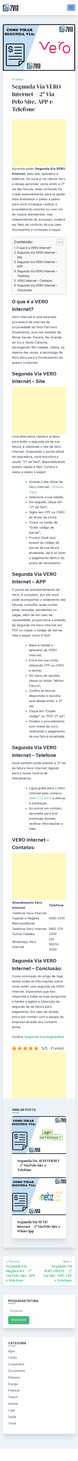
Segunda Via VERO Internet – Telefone (37, 273)
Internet (18, 79)
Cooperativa (16, 1364)
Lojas (11, 1410)
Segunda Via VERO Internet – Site (37, 255)
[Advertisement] (39, 142)
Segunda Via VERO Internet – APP (37, 264)
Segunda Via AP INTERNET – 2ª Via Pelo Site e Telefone (38, 1165)
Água (11, 1351)
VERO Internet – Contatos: (35, 281)
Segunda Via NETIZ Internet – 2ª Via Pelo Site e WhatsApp (38, 1226)
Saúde (12, 1417)
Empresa (14, 1377)
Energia (13, 1384)
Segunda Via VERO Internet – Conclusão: (37, 288)
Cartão (12, 1357)
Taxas (12, 1423)
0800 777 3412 (40, 798)
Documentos (16, 1371)
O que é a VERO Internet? (33, 248)
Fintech (13, 1397)
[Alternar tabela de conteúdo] (58, 242)
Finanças (14, 1390)
